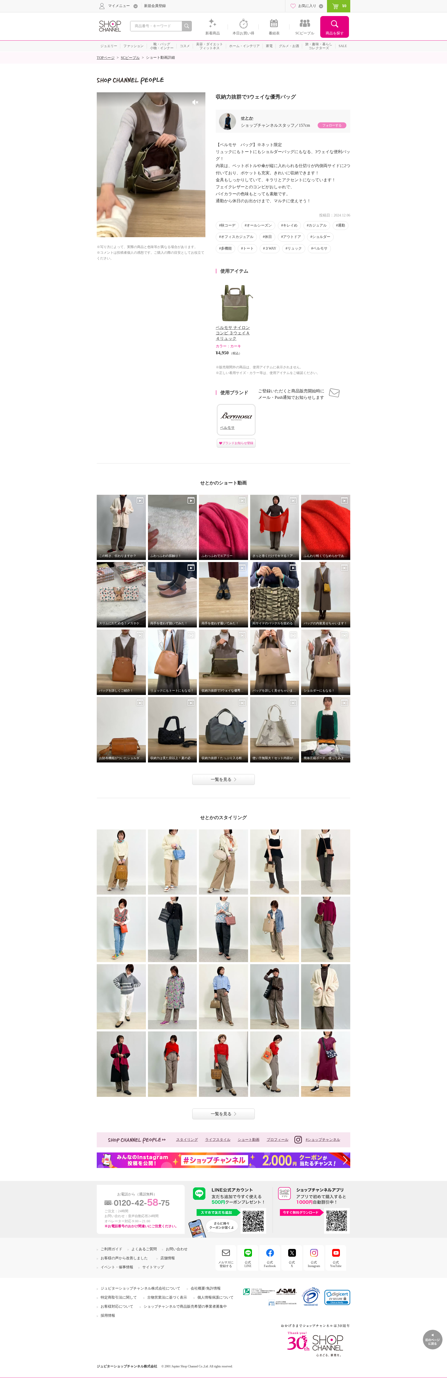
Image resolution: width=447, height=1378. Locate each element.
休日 (268, 237)
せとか (247, 118)
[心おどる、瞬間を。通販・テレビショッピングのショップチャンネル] (110, 26)
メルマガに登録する (226, 1264)
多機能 (226, 248)
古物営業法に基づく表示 (167, 1297)
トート (248, 248)
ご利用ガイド (111, 1249)
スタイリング (187, 1140)
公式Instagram (314, 1264)
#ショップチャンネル (323, 1140)
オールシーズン (259, 225)
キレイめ (290, 225)
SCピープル (130, 58)
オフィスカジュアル (237, 237)
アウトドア (292, 237)
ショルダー (321, 237)
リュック (294, 248)
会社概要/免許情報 (206, 1288)
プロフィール (277, 1140)
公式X (292, 1264)
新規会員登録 (155, 6)
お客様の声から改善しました (124, 1258)
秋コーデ (228, 225)
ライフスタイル (217, 1140)
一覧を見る (221, 779)
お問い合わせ (177, 1249)
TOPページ (106, 58)
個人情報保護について (215, 1297)
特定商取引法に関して (119, 1297)
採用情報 (108, 1315)
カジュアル (318, 225)
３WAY (270, 248)
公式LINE (247, 1264)
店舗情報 (167, 1258)
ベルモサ (320, 248)
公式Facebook (270, 1264)
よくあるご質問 (144, 1249)
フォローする (331, 125)
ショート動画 (248, 1140)
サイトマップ (153, 1267)
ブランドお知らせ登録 (237, 443)
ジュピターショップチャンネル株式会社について (140, 1288)
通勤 (341, 225)
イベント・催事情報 (117, 1267)
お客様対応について (117, 1306)
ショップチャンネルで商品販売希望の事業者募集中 (185, 1306)
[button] (337, 1297)
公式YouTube (335, 1264)
